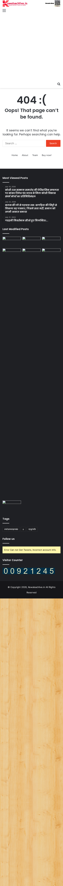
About (25, 155)
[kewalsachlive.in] (31, 3)
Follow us (9, 539)
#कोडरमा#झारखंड (11, 529)
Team (35, 155)
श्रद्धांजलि (32, 529)
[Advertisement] (31, 47)
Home (15, 155)
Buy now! (47, 155)
